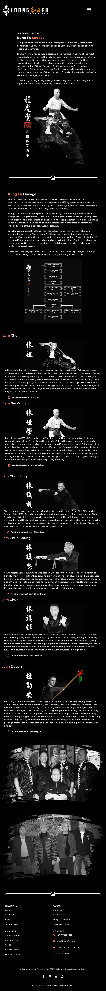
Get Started (10, 915)
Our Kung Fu (59, 915)
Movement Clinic (61, 924)
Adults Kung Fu (13, 935)
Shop (7, 920)
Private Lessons (13, 950)
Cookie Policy (68, 985)
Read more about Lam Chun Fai (27, 655)
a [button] (89, 10)
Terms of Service (53, 985)
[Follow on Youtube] (56, 976)
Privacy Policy (38, 985)
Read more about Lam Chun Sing (27, 532)
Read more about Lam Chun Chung (28, 594)
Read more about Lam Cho (25, 397)
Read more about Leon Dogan (26, 731)
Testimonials (11, 924)
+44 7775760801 (64, 935)
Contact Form (63, 953)
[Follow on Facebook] (43, 976)
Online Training (13, 954)
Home (8, 910)
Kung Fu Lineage (61, 920)
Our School (58, 910)
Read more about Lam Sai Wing (28, 465)
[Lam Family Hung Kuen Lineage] (53, 322)
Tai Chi (8, 945)
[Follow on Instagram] (49, 976)
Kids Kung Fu (11, 940)
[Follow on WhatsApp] (62, 976)
